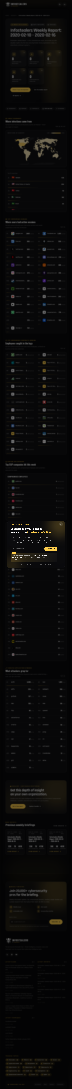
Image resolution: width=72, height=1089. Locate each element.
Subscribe (50, 549)
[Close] (61, 524)
